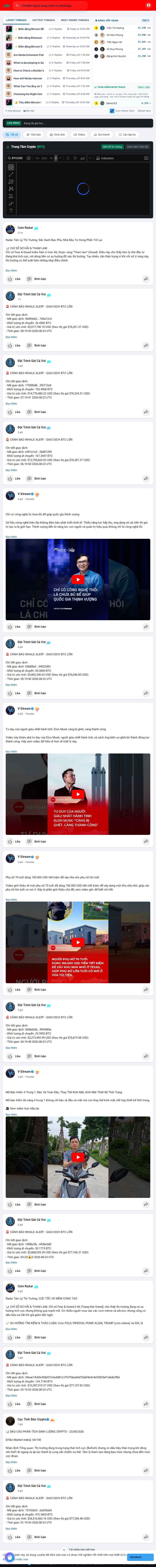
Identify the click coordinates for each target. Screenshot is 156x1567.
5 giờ (20, 862)
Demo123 (111, 103)
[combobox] (50, 6)
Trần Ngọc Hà (114, 42)
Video (81, 134)
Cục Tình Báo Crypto (32, 1419)
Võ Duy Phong (115, 49)
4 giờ (20, 499)
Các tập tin (129, 134)
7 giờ (20, 1358)
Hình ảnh (59, 134)
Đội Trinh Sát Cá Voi (32, 294)
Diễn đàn (29, 110)
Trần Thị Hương (115, 28)
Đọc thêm (11, 270)
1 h (19, 299)
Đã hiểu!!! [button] (135, 1557)
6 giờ (20, 1224)
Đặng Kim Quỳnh (116, 56)
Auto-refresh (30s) (124, 110)
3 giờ (20, 432)
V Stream (24, 494)
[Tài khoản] (148, 5)
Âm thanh (104, 134)
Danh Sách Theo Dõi (137, 146)
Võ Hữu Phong (115, 35)
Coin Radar (25, 228)
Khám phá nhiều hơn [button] (15, 1559)
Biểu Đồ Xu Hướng (112, 146)
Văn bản (35, 134)
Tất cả (14, 134)
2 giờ (20, 366)
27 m (20, 232)
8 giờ (20, 1491)
